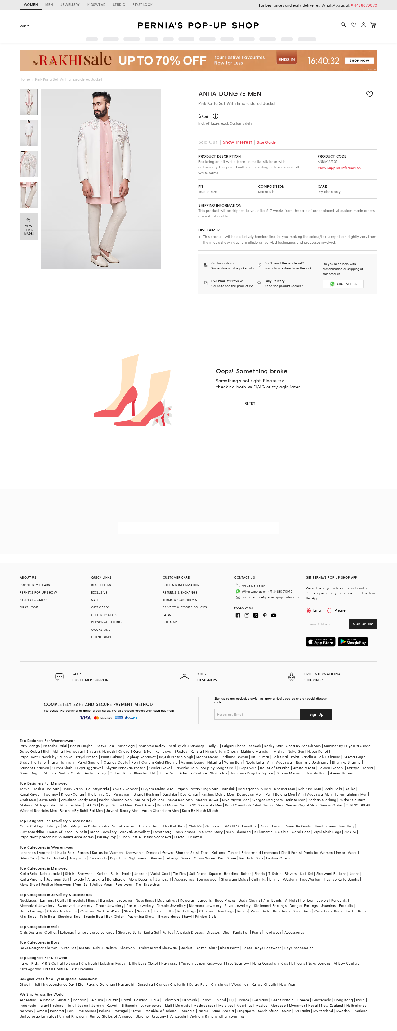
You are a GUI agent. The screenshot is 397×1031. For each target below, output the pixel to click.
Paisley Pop (106, 837)
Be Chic (281, 832)
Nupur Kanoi (317, 751)
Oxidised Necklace (96, 911)
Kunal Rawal (30, 794)
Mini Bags (28, 916)
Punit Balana (112, 757)
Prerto (179, 837)
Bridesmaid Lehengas (260, 852)
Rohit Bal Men (309, 789)
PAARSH (92, 805)
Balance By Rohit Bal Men (81, 811)
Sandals (143, 911)
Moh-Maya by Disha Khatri (86, 826)
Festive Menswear (56, 884)
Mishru (279, 751)
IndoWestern (310, 879)
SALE (95, 600)
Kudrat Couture (353, 800)
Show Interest (237, 142)
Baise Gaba (30, 751)
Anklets (291, 900)
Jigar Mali (167, 773)
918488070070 (364, 5)
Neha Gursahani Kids (270, 963)
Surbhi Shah (62, 768)
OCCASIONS (100, 629)
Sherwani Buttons (331, 874)
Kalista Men (295, 800)
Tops (205, 852)
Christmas (219, 984)
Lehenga (67, 932)
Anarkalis (46, 852)
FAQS (167, 614)
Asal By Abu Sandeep (187, 746)
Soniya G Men (331, 805)
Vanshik (228, 789)
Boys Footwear (268, 948)
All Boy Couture (347, 963)
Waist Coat (160, 874)
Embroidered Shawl (175, 916)
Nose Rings (145, 900)
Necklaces (28, 900)
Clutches (206, 911)
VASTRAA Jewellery (241, 826)
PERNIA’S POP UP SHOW (38, 592)
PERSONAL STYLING (106, 622)
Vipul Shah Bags (327, 832)
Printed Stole (205, 916)
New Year (287, 984)
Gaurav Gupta (116, 762)
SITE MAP (170, 622)
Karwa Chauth (264, 984)
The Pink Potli (174, 826)
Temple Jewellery (171, 905)
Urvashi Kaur (316, 773)
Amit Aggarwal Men (315, 794)
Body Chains (249, 900)
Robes (246, 874)
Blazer (201, 948)
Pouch (242, 911)
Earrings (47, 900)
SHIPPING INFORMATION (181, 585)
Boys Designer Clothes (38, 948)
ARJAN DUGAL (207, 800)
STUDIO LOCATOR (33, 600)
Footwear (124, 884)
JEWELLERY (70, 4)
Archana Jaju (96, 773)
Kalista (196, 751)
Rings (92, 900)
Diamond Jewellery (205, 905)
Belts (158, 911)
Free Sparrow (237, 963)
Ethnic (274, 879)
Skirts (45, 858)
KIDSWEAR (96, 4)
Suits (115, 874)
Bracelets (77, 900)
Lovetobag (162, 832)
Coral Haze (301, 832)
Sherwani (86, 874)
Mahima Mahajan (256, 751)
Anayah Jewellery (135, 832)
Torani (368, 768)
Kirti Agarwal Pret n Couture (44, 969)
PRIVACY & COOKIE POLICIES (185, 607)
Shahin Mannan (289, 773)
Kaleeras (187, 900)
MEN (49, 4)
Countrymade (97, 789)
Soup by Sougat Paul (218, 768)
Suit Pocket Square (205, 874)
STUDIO (119, 4)
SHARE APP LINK (363, 623)
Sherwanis (135, 852)
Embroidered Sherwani (158, 948)
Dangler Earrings (304, 905)
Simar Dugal (30, 773)
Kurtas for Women (107, 852)
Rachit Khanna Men (115, 800)
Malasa (50, 773)
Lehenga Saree (178, 858)
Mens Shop (29, 884)
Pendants (339, 900)
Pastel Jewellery (140, 905)
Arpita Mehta (304, 768)
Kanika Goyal (160, 768)
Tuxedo (78, 879)
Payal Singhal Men (116, 805)
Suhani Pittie (130, 837)
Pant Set (82, 884)
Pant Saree (227, 858)
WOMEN (31, 4)
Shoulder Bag (69, 916)
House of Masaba (275, 768)
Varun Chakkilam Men (160, 811)
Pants (126, 874)
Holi (37, 984)
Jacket (186, 948)
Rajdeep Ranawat (141, 757)
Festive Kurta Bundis (341, 879)
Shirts (69, 874)
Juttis (169, 911)
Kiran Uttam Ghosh (221, 751)
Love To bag (149, 826)
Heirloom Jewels (314, 900)
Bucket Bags (356, 911)
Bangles (107, 900)
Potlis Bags (186, 911)
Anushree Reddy (152, 746)
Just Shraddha (32, 832)
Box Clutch (115, 916)
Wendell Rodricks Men (38, 811)
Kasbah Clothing (323, 800)
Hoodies (231, 874)
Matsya (353, 768)
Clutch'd (195, 826)
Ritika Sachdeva (157, 837)
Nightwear (138, 858)
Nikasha (214, 762)
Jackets (59, 858)
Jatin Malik (48, 800)
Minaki (81, 832)
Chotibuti (89, 963)
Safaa (115, 773)
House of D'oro (60, 832)
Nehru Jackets (105, 948)
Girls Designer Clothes (38, 932)
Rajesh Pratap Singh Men (198, 789)
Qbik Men (28, 800)
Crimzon (195, 837)
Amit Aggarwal (279, 762)
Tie (138, 884)
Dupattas (118, 858)
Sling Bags (302, 911)
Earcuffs (205, 900)
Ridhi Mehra (53, 751)
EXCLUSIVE (99, 592)
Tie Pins (179, 874)
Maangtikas (167, 900)
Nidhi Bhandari (238, 832)
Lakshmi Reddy (113, 963)
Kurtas (102, 874)
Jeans (354, 874)
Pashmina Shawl (142, 916)
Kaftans (218, 852)
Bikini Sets (28, 858)
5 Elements (263, 832)
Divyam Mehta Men (157, 789)
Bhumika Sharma (346, 762)
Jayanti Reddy (175, 751)
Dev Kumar (189, 794)
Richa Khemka (135, 773)
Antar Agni (127, 746)
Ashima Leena (192, 762)
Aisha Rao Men (180, 800)
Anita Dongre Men (229, 93)
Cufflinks (258, 879)
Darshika (170, 794)
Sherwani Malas (234, 879)
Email (318, 610)
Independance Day (59, 984)
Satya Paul (106, 746)
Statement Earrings (270, 905)
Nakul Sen (296, 751)
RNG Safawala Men (206, 805)
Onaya (124, 751)
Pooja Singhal (81, 746)
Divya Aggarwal (89, 768)
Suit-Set (306, 874)
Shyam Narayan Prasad (126, 768)
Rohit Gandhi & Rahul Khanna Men (254, 805)
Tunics (233, 852)
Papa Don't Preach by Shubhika (46, 757)
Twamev (51, 794)
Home (25, 79)
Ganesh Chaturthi (171, 984)
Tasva (25, 789)
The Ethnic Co (99, 794)
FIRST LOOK (143, 4)
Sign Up (316, 714)
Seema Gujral (355, 757)
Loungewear (207, 879)
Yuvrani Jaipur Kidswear (202, 963)
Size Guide (266, 142)
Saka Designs (319, 963)
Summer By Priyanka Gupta (347, 746)
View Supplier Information (339, 168)
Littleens (298, 963)
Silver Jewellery (238, 905)
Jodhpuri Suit (57, 879)
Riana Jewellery (103, 832)
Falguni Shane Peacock (241, 746)
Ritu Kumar (260, 757)
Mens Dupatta (140, 879)
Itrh (153, 773)
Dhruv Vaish (73, 789)
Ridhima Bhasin (235, 757)
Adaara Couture (193, 773)
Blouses (156, 858)
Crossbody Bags (328, 911)
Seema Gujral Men (301, 805)
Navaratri (126, 984)
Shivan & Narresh (101, 751)
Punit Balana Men (280, 794)
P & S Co (49, 963)
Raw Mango (30, 746)
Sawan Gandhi (331, 768)
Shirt (213, 948)
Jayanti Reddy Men (122, 811)
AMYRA (350, 832)
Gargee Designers (267, 800)
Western (290, 879)
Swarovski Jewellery (75, 905)
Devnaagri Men (249, 794)
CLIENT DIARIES (102, 637)
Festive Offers (278, 858)
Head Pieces (225, 900)
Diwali (25, 984)
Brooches (152, 884)
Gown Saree (204, 858)
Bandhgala (116, 879)
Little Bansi (69, 963)
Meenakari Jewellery (37, 905)
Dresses (152, 852)
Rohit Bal (280, 757)
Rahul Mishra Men (171, 805)
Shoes (129, 911)
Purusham (122, 794)
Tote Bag (47, 916)
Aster (264, 826)
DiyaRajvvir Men (235, 800)
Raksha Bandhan (101, 984)
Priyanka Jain (186, 768)
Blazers (291, 874)
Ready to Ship (251, 858)
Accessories (184, 879)
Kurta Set (151, 932)
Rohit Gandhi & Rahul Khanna (316, 757)
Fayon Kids (29, 963)
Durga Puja (198, 984)
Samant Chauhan (34, 768)
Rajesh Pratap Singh (176, 757)
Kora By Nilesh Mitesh (200, 811)
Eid (80, 984)
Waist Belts (260, 911)
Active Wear (102, 884)
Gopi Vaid (248, 768)
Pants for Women (318, 852)
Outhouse (213, 826)
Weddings (239, 984)
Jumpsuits (78, 858)
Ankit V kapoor (125, 789)
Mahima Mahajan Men (38, 805)
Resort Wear (346, 852)
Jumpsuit (163, 879)
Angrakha (95, 879)
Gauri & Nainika (146, 751)
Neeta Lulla (255, 762)
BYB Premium (82, 969)
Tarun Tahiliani (62, 762)
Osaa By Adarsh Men (303, 746)
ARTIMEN (142, 800)
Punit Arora (144, 805)
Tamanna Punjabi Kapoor (252, 773)
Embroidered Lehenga (96, 932)
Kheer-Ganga (72, 794)
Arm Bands (272, 900)
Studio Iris (218, 773)
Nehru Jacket (51, 874)
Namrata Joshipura (312, 762)
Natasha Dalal (55, 746)
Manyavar (74, 751)
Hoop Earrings (32, 911)
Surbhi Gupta (70, 773)
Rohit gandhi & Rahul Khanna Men (266, 789)
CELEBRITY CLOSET (105, 614)
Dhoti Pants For (236, 932)
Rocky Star (273, 746)
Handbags (225, 911)
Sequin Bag (93, 916)
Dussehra (145, 984)
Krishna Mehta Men (218, 794)
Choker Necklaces (62, 911)
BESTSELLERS (101, 585)
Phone (340, 610)
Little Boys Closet (143, 963)
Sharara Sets (187, 852)
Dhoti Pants (291, 852)
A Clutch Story (211, 832)
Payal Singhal (89, 762)
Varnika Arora (124, 826)
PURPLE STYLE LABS (35, 585)
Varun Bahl (233, 762)
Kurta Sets (65, 852)
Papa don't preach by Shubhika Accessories (57, 837)
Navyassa (169, 963)
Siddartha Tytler (33, 762)
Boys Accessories (298, 948)
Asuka (350, 789)
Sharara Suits (129, 932)
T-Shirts (274, 874)
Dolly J (213, 746)
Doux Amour (185, 832)
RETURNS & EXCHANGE (180, 592)
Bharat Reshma (146, 794)
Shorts (260, 874)
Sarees (83, 852)
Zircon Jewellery (109, 905)
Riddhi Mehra (207, 757)
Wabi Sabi (333, 789)
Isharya (53, 826)
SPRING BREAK (358, 805)
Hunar (277, 826)
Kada (116, 911)
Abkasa (158, 800)
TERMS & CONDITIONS (180, 600)
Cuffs (61, 900)
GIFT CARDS (100, 607)
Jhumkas (328, 905)
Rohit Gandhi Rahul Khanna (155, 762)
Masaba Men (71, 805)
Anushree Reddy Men (78, 800)
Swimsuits (98, 858)
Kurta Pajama (31, 879)
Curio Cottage (32, 826)
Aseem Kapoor (342, 773)
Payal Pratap (87, 757)
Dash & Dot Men (46, 789)
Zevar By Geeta (298, 826)
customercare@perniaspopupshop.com (271, 597)
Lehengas (28, 852)
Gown (167, 852)
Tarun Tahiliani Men (351, 794)
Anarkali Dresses (190, 932)
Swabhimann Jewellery (334, 826)
